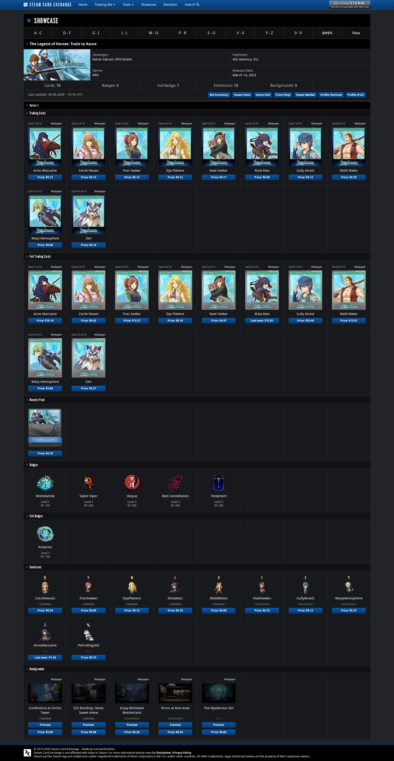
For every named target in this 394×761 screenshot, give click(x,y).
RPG (96, 75)
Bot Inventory (219, 95)
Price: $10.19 (45, 321)
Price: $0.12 (88, 177)
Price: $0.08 (262, 177)
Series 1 (34, 105)
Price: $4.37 (218, 321)
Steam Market (305, 95)
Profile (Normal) (331, 95)
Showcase (148, 4)
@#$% (327, 32)
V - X (240, 32)
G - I (95, 32)
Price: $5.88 (45, 388)
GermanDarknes (104, 749)
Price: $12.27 (132, 321)
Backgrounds (37, 669)
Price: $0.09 (88, 610)
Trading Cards (38, 113)
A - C (38, 32)
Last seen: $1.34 (45, 657)
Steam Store (242, 95)
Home (82, 4)
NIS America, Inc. (246, 59)
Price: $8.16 (175, 321)
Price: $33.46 (305, 321)
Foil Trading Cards (40, 256)
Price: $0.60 (218, 732)
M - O (153, 32)
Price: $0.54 (175, 732)
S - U (211, 32)
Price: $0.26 (132, 732)
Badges (34, 465)
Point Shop (283, 95)
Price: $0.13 (45, 177)
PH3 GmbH (123, 59)
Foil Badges (36, 516)
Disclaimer (163, 753)
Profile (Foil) (355, 95)
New (356, 32)
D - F (67, 32)
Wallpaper (56, 123)
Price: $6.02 (88, 321)
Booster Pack (37, 400)
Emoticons (35, 567)
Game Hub (263, 95)
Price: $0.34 (45, 610)
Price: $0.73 (262, 610)
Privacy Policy (181, 753)
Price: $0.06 (45, 732)
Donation (170, 4)
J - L (124, 32)
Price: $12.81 (348, 321)
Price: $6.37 (88, 388)
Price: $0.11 (218, 177)
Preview (45, 725)
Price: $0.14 (132, 177)
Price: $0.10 (348, 177)
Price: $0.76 (45, 453)
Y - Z (269, 32)
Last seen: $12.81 (262, 321)
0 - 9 (298, 32)
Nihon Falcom (103, 59)
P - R (182, 32)
